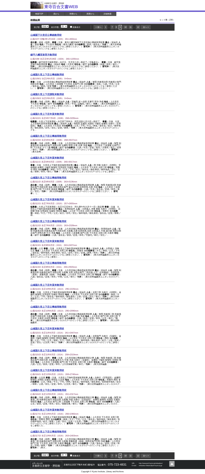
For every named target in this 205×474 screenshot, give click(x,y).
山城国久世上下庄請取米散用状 (47, 94)
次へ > (146, 27)
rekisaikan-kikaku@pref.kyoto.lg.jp (150, 465)
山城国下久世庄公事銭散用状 (46, 35)
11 (130, 27)
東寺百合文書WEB (61, 5)
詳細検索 (108, 14)
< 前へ (98, 27)
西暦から (90, 14)
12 (138, 27)
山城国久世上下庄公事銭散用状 (47, 74)
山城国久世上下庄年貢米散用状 (47, 114)
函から (56, 14)
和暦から (73, 14)
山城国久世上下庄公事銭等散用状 (48, 136)
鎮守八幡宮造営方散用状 (43, 54)
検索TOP (39, 14)
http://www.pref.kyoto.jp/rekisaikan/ (151, 463)
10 (125, 27)
